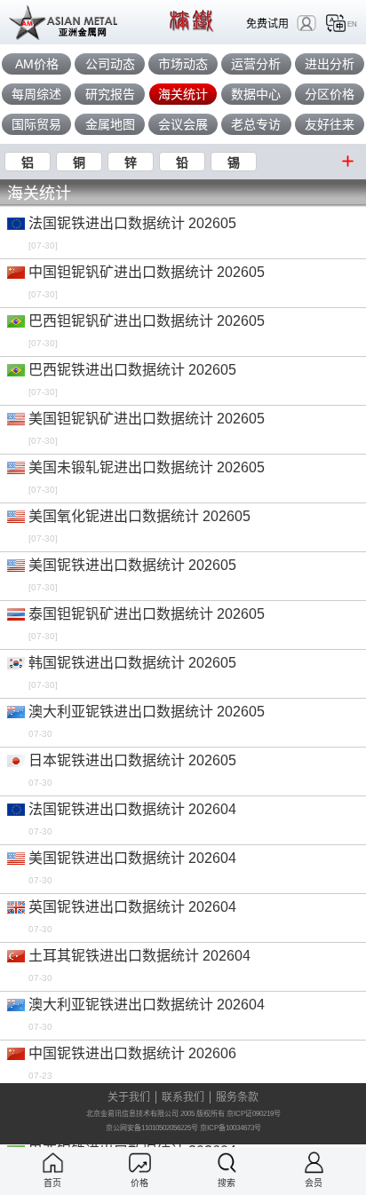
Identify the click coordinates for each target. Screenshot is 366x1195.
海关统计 (183, 94)
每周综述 (36, 94)
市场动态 (183, 64)
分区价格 (329, 94)
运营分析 (256, 64)
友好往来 (329, 124)
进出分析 (329, 64)
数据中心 (256, 94)
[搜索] (227, 1162)
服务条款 (237, 1097)
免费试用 (267, 23)
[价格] (140, 1162)
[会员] (314, 1162)
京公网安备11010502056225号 (152, 1128)
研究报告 (110, 94)
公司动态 (110, 64)
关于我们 (128, 1097)
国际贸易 (36, 124)
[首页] (53, 1162)
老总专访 (256, 124)
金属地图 (110, 124)
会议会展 (183, 124)
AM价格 (37, 64)
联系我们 (183, 1097)
